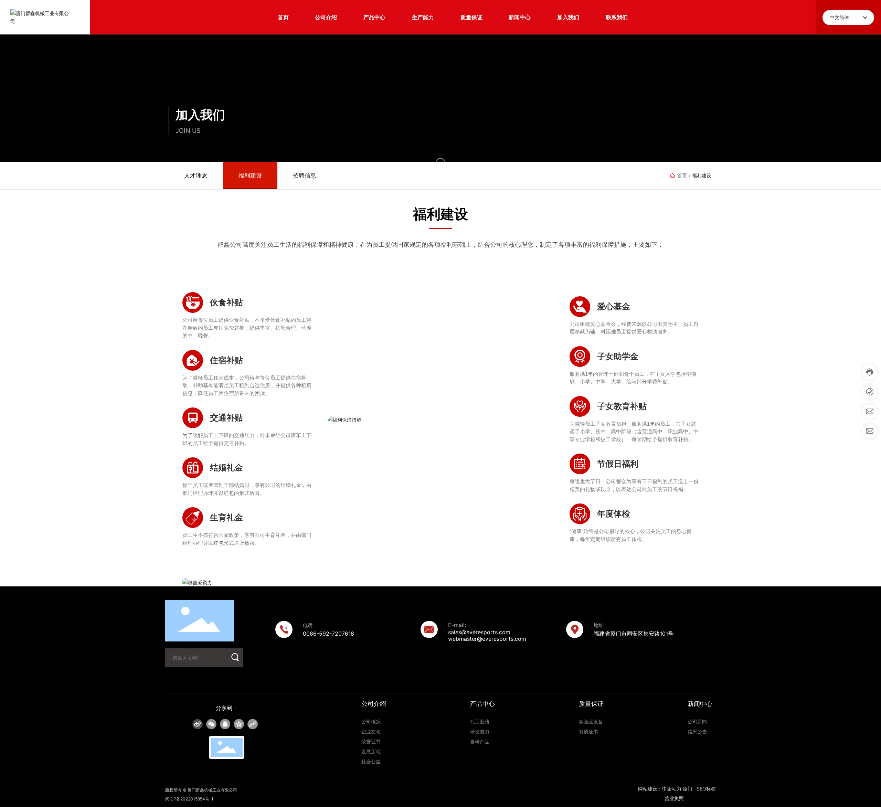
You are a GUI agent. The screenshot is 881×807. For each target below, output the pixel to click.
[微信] (211, 724)
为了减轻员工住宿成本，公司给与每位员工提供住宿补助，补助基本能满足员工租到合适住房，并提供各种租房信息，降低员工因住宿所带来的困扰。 (246, 385)
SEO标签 (706, 789)
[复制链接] (252, 724)
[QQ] (225, 724)
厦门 (687, 789)
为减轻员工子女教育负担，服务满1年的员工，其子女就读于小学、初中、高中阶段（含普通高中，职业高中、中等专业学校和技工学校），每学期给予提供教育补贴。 (634, 431)
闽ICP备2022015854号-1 (189, 798)
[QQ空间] (239, 724)
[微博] (197, 724)
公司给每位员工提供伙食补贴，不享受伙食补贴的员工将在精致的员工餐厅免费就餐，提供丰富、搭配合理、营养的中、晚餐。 (246, 327)
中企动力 (671, 789)
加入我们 (200, 114)
